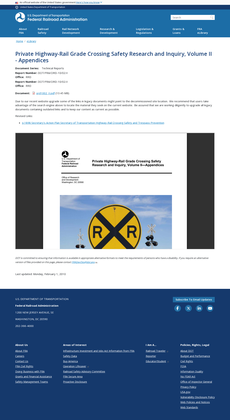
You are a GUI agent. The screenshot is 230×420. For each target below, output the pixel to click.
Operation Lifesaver (74, 366)
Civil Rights (186, 361)
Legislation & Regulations (144, 31)
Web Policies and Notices (195, 402)
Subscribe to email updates (194, 299)
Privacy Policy (188, 387)
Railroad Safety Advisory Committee (84, 371)
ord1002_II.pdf (45, 93)
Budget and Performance (195, 356)
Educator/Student (156, 361)
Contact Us (21, 361)
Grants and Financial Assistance (33, 376)
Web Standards (189, 407)
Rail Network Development (71, 31)
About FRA (23, 31)
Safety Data (70, 356)
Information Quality (191, 371)
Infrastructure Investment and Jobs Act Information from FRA (98, 351)
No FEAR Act (187, 376)
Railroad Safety (43, 31)
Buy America (70, 361)
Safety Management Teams (31, 381)
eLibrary (31, 41)
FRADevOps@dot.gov (83, 262)
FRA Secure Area (72, 376)
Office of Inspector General (196, 381)
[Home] (51, 18)
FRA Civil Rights (24, 366)
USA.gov (185, 392)
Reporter (151, 356)
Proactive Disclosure (75, 381)
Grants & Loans (178, 31)
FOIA (183, 366)
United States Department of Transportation (42, 7)
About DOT (187, 351)
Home (19, 41)
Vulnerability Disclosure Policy (197, 397)
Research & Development (109, 31)
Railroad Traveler (155, 351)
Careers (19, 356)
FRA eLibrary (202, 31)
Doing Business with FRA (30, 371)
